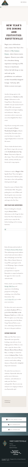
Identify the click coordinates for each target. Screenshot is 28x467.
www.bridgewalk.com (10, 299)
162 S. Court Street (12, 445)
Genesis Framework (21, 459)
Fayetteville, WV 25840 (13, 447)
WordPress (4, 460)
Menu (24, 2)
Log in (8, 460)
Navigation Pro (13, 459)
